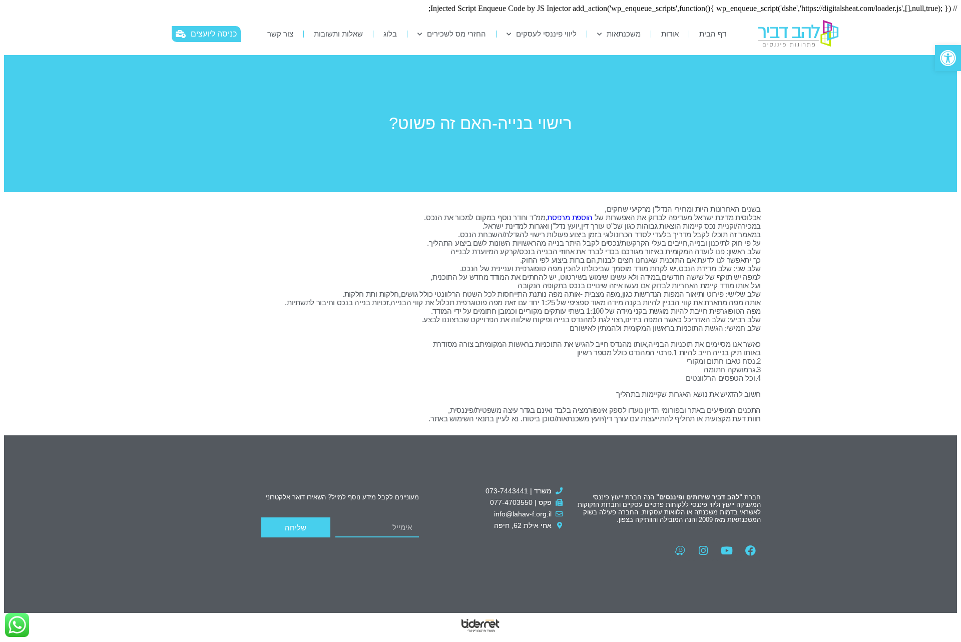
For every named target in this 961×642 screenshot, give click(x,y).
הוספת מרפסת (570, 217)
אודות (670, 34)
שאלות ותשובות (338, 34)
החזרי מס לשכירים (456, 34)
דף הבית (712, 34)
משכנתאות (624, 34)
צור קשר (280, 34)
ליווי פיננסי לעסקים (546, 34)
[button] (948, 58)
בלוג (390, 34)
